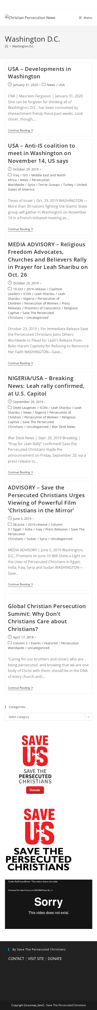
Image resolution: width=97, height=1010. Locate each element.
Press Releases (56, 529)
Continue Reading (20, 131)
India (28, 529)
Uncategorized (37, 317)
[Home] (6, 46)
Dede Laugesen (24, 407)
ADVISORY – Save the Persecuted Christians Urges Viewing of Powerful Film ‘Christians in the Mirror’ (46, 499)
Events (36, 643)
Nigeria (28, 298)
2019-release (36, 289)
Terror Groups (49, 184)
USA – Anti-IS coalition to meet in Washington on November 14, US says (41, 153)
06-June (19, 524)
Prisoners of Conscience (43, 308)
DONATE (55, 958)
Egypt (17, 529)
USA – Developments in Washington (39, 72)
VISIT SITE (36, 958)
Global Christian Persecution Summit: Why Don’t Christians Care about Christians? (47, 617)
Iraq (16, 175)
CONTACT (16, 958)
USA (62, 85)
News (51, 85)
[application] (48, 904)
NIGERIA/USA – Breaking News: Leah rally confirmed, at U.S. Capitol (46, 385)
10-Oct (18, 289)
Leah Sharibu (45, 294)
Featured (51, 643)
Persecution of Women (41, 303)
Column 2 (20, 643)
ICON (27, 294)
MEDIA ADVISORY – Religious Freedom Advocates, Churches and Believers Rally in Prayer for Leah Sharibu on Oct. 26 (48, 259)
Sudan (31, 539)
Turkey (68, 184)
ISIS (25, 175)
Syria (31, 184)
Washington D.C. (23, 46)
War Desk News (63, 427)
